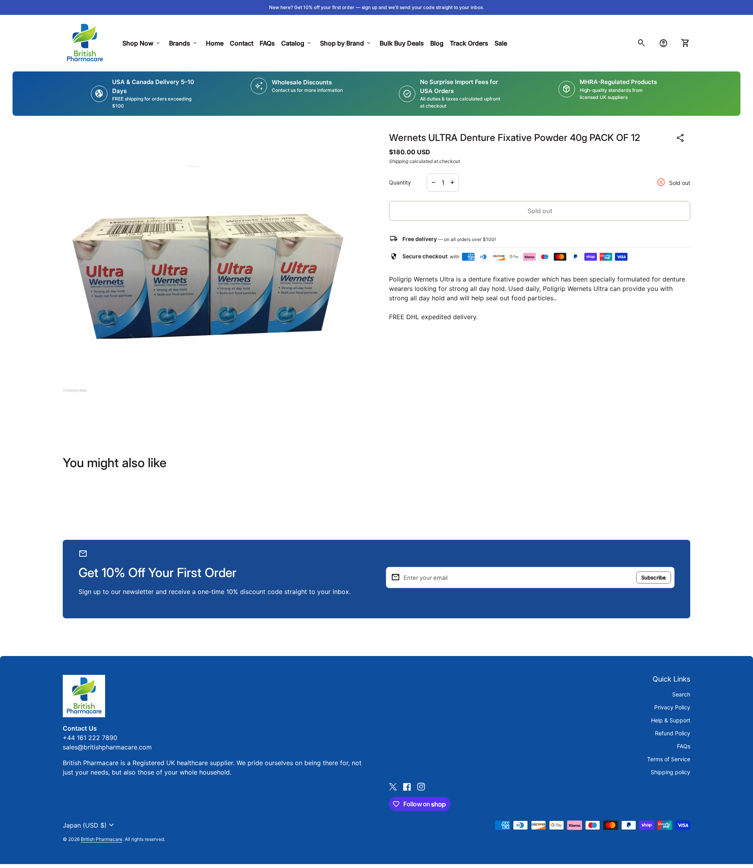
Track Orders (470, 43)
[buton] (89, 825)
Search (681, 694)
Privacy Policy (672, 707)
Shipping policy (670, 772)
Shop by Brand (346, 43)
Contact (241, 43)
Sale (501, 43)
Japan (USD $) (89, 825)
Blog (437, 43)
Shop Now (141, 43)
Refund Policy (672, 733)
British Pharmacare (101, 839)
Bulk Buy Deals (402, 43)
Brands (183, 43)
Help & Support (670, 720)
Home (215, 43)
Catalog (296, 43)
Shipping (398, 161)
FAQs (267, 43)
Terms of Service (668, 759)
